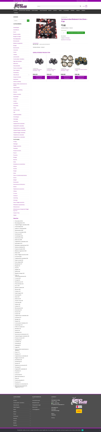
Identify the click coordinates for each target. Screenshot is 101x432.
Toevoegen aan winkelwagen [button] (39, 77)
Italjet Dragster (43, 10)
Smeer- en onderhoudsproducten (20, 175)
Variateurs (15, 195)
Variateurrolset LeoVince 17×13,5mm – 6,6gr (37, 70)
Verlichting (15, 197)
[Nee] (99, 430)
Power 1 (15, 152)
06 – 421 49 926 (25, 0)
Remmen (15, 159)
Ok (82, 430)
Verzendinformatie (36, 400)
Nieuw (14, 107)
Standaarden (16, 182)
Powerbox (15, 155)
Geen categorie (16, 70)
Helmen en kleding (17, 81)
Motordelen (15, 105)
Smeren (14, 177)
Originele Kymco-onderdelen (19, 128)
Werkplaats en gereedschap (18, 204)
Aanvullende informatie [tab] (44, 44)
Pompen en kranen (17, 150)
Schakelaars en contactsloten (19, 164)
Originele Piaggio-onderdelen (19, 132)
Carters (14, 52)
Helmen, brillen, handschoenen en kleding (20, 84)
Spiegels (15, 179)
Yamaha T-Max (16, 212)
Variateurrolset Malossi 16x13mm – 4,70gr (81, 70)
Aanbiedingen (16, 27)
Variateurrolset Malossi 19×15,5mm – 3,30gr (65, 70)
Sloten (14, 173)
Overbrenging (16, 139)
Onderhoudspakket (17, 114)
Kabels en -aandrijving (17, 89)
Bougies (15, 45)
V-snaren (15, 193)
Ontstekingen (16, 116)
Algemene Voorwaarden (81, 0)
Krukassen (15, 98)
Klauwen (15, 92)
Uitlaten (15, 191)
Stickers (15, 186)
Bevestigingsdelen (17, 38)
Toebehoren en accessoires (18, 188)
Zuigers (14, 215)
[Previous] (33, 68)
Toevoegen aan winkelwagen (76, 32)
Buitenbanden (16, 47)
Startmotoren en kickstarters (19, 184)
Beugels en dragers (17, 36)
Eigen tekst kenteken (17, 61)
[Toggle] (28, 74)
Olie (14, 112)
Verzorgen (15, 200)
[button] (21, 221)
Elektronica (15, 63)
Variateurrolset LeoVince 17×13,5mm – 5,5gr (51, 70)
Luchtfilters (15, 103)
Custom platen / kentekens (24, 10)
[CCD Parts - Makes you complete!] (24, 5)
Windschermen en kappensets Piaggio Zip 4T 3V (21, 210)
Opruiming (15, 121)
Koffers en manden (17, 94)
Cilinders (15, 54)
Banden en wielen (16, 34)
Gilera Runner (16, 74)
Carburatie (15, 50)
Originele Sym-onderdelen (18, 134)
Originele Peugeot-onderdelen (19, 130)
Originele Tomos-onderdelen (19, 137)
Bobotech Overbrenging (67, 39)
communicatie (16, 56)
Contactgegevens (35, 409)
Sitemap (53, 417)
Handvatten (15, 79)
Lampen (15, 101)
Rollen (14, 161)
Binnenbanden (16, 40)
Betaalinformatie (35, 402)
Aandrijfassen (16, 29)
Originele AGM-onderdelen (18, 123)
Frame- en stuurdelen (17, 68)
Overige (15, 141)
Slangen (15, 170)
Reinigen (15, 157)
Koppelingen (16, 96)
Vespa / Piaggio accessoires (18, 202)
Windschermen (16, 206)
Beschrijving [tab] (35, 44)
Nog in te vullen (16, 110)
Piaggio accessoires (17, 146)
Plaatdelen (15, 148)
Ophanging (15, 119)
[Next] (87, 68)
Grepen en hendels (17, 77)
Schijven (15, 166)
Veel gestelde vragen (36, 404)
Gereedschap (16, 72)
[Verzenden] (80, 6)
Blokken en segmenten (17, 43)
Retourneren (35, 407)
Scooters (15, 10)
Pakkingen (15, 143)
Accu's (14, 32)
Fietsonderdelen (16, 65)
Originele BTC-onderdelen (18, 125)
